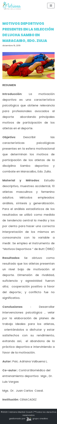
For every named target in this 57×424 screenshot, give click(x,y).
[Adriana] (11, 5)
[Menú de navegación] (51, 5)
